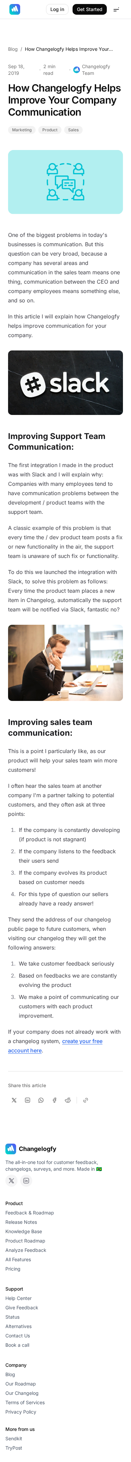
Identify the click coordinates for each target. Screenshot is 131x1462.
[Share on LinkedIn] (27, 1100)
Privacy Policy (20, 1412)
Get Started (89, 9)
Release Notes (21, 1222)
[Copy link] (86, 1100)
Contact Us (17, 1335)
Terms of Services (25, 1402)
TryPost (13, 1448)
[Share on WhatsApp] (41, 1100)
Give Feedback (21, 1307)
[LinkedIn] (26, 1180)
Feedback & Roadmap (29, 1212)
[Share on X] (14, 1100)
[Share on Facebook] (54, 1100)
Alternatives (18, 1326)
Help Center (18, 1298)
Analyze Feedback (25, 1250)
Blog (13, 49)
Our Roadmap (20, 1383)
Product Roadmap (25, 1241)
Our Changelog (22, 1393)
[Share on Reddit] (68, 1100)
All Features (18, 1259)
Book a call (17, 1345)
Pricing (12, 1269)
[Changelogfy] (14, 9)
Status (12, 1317)
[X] (11, 1180)
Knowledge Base (23, 1231)
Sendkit (13, 1438)
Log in (57, 9)
